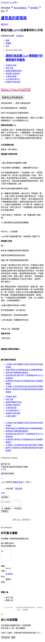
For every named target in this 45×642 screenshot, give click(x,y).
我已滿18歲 (5, 637)
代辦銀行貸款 (11, 65)
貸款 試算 (9, 68)
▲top (3, 493)
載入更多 (5, 497)
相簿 (7, 40)
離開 (13, 637)
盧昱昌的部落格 (14, 18)
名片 (7, 46)
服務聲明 (25, 610)
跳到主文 (4, 24)
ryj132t (3, 469)
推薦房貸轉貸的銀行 (14, 71)
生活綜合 (20, 36)
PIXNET (11, 607)
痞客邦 (15, 482)
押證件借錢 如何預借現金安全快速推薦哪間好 (24, 370)
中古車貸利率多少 (13, 79)
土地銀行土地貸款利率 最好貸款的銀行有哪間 (24, 387)
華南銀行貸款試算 (13, 82)
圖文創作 (19, 489)
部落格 (8, 43)
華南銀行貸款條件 (13, 74)
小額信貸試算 (11, 76)
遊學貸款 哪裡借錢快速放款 (17, 373)
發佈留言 (5, 511)
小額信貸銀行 (11, 416)
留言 (20, 482)
